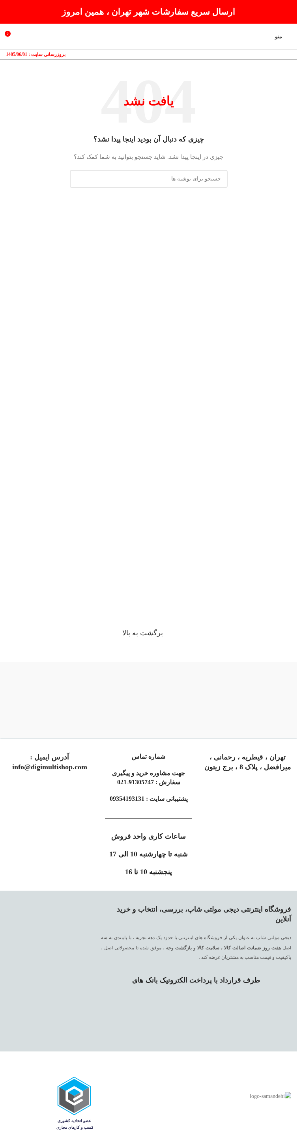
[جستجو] (79, 179)
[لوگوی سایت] (148, 36)
